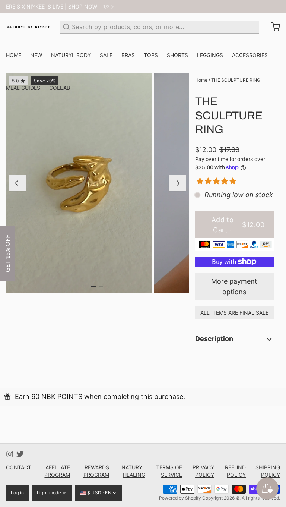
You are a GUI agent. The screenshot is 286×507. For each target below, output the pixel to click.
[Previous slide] (17, 183)
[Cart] (272, 26)
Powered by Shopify (180, 498)
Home (201, 80)
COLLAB (59, 88)
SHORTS (177, 55)
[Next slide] (177, 183)
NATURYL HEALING (133, 471)
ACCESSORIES (250, 55)
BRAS (128, 55)
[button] (213, 181)
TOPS (151, 55)
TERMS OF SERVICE (169, 471)
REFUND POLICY (235, 471)
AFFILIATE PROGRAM (57, 471)
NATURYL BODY (71, 55)
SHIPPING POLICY (267, 471)
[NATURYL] (28, 26)
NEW (36, 55)
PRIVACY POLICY (203, 471)
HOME (13, 55)
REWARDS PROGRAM (96, 471)
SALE (106, 55)
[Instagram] (9, 454)
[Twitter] (20, 454)
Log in (17, 492)
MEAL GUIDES (23, 88)
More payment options (234, 286)
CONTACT (18, 467)
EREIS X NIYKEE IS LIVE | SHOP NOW (51, 6)
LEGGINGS (210, 55)
